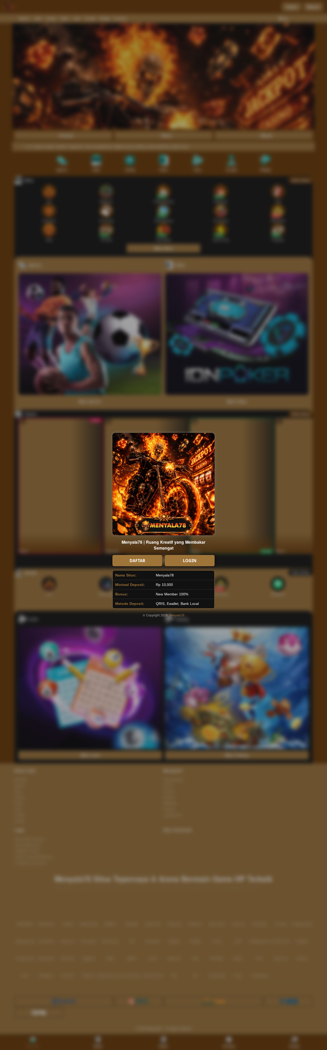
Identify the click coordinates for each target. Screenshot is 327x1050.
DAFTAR (137, 560)
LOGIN (189, 560)
